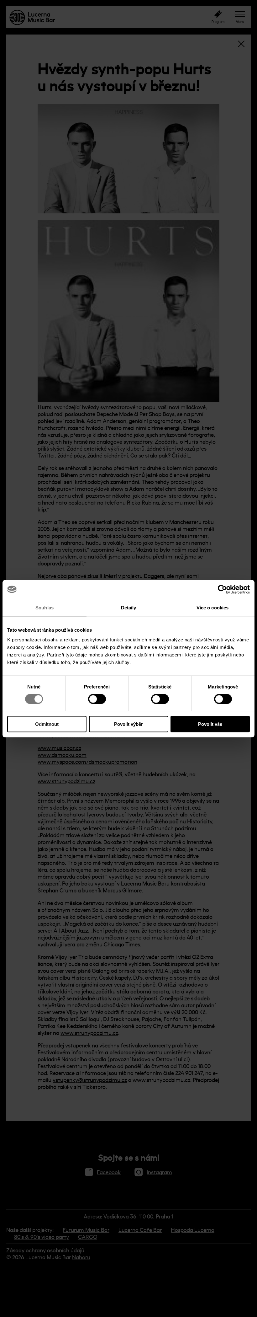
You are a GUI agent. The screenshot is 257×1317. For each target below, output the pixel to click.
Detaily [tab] (128, 607)
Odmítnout (47, 724)
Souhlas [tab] (44, 607)
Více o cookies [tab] (212, 607)
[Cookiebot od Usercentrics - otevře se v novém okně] (222, 589)
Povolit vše (210, 724)
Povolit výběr (128, 724)
